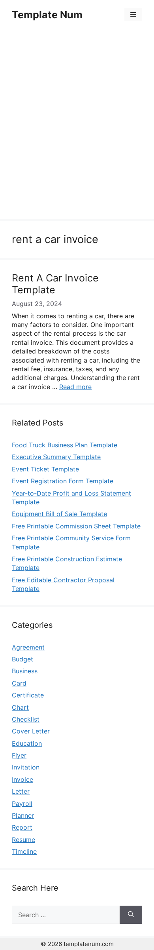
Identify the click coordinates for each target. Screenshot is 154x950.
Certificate (28, 695)
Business (25, 671)
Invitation (25, 767)
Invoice (22, 779)
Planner (23, 815)
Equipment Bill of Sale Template (59, 514)
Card (19, 683)
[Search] (131, 915)
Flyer (19, 755)
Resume (23, 840)
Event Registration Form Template (62, 481)
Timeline (24, 851)
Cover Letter (31, 731)
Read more (75, 387)
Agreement (28, 647)
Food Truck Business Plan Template (64, 445)
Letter (21, 791)
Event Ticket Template (45, 469)
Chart (20, 707)
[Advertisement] (77, 125)
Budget (22, 659)
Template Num (47, 15)
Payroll (22, 804)
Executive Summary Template (56, 457)
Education (27, 743)
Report (22, 827)
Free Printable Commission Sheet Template (76, 526)
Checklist (25, 719)
